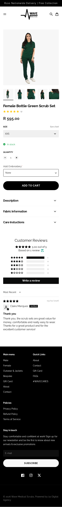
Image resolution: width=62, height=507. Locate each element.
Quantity (8, 152)
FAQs (35, 376)
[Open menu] (4, 14)
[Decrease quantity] (5, 158)
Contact (7, 392)
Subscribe (31, 463)
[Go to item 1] (8, 94)
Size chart (54, 127)
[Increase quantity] (16, 158)
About (6, 386)
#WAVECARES (40, 381)
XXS (7, 133)
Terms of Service (12, 419)
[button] (17, 258)
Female (7, 365)
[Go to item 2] (20, 94)
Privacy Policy (10, 408)
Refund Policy (10, 414)
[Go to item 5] (54, 94)
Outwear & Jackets (13, 371)
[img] (10, 301)
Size (5, 127)
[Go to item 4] (43, 94)
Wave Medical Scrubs (22, 496)
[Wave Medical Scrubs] (31, 14)
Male (5, 360)
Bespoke (7, 376)
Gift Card (8, 381)
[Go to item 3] (31, 94)
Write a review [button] (31, 280)
